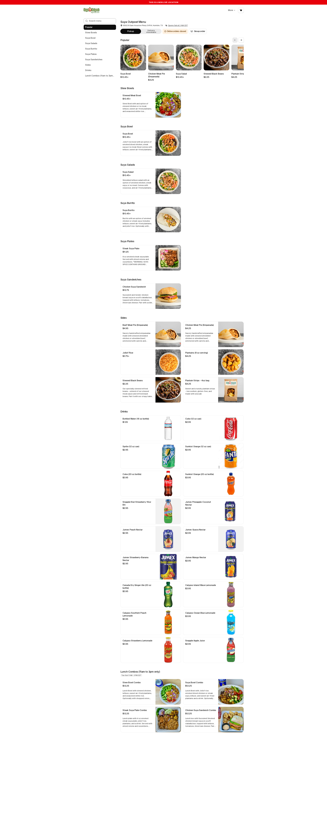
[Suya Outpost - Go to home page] (91, 10)
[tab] (130, 31)
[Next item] (241, 40)
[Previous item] (235, 40)
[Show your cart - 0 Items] (241, 10)
